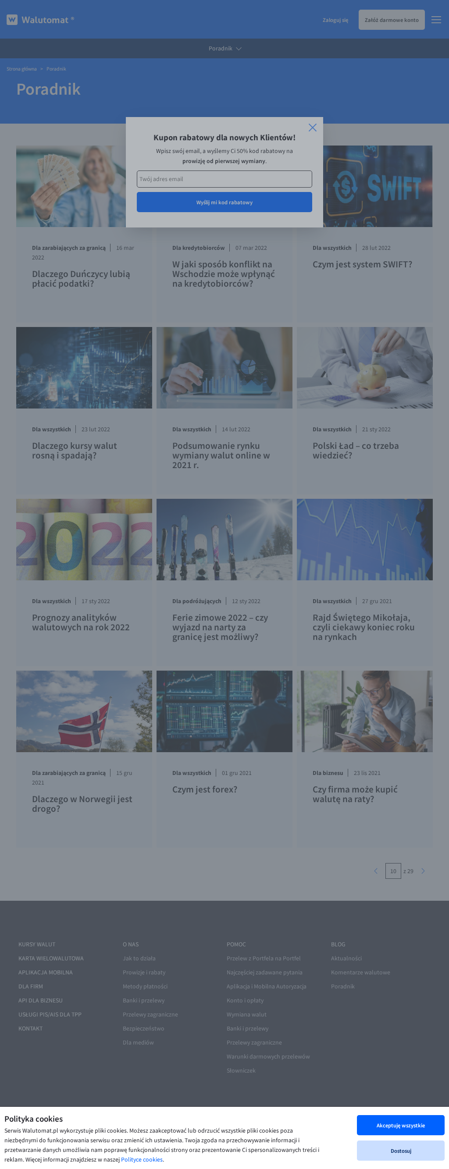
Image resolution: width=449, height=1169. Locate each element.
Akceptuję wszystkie (401, 1125)
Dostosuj (401, 1150)
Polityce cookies (142, 1159)
